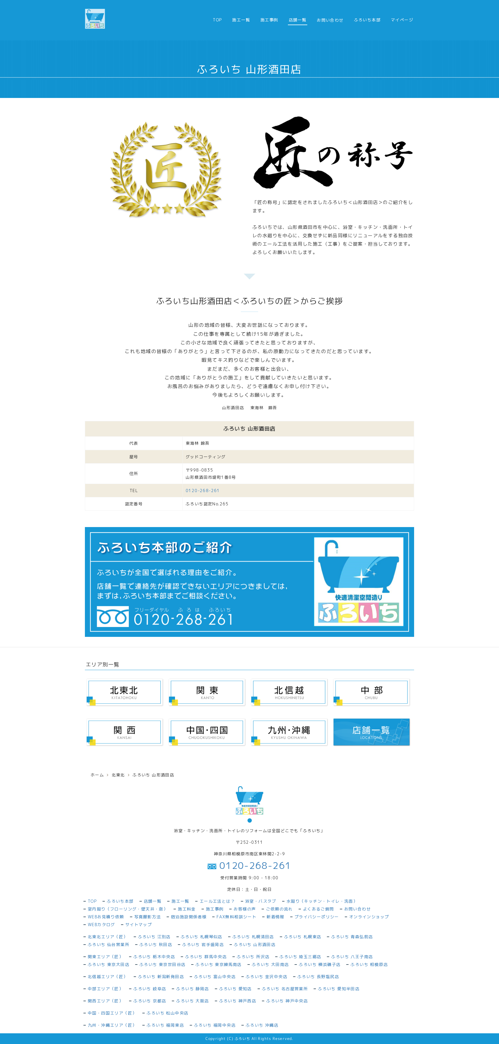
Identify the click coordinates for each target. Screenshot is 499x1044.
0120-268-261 (203, 490)
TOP (217, 20)
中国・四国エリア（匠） (112, 1013)
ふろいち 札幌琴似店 (201, 936)
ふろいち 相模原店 (369, 964)
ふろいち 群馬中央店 (206, 956)
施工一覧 (241, 20)
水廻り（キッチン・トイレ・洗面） (322, 901)
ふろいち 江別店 (154, 936)
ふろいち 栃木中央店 (154, 956)
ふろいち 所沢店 (253, 956)
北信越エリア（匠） (108, 976)
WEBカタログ (101, 924)
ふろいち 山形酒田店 (254, 944)
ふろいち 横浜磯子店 (319, 964)
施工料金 (187, 909)
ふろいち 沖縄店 (262, 1025)
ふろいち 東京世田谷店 (162, 964)
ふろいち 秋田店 (155, 944)
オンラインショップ (369, 916)
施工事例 (269, 20)
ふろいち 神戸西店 (237, 1001)
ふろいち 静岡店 (192, 988)
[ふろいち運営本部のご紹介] (249, 581)
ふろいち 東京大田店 (108, 964)
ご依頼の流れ (279, 909)
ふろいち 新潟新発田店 (161, 976)
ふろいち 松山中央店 (167, 1013)
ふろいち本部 (367, 20)
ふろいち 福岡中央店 (215, 1025)
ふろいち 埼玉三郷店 (300, 956)
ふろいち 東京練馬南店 (218, 964)
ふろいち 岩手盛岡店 (203, 944)
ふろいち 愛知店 (235, 988)
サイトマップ (138, 924)
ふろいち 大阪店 (192, 1001)
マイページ (402, 20)
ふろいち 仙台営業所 (108, 944)
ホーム (97, 775)
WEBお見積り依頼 (106, 916)
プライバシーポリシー (317, 916)
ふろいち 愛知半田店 (339, 988)
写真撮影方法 (147, 916)
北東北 (118, 775)
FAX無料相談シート (236, 916)
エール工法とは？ (217, 901)
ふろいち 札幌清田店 (253, 936)
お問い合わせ (357, 909)
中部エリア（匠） (105, 988)
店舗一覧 (298, 20)
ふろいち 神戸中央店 (287, 1001)
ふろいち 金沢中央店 (266, 976)
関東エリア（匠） (105, 956)
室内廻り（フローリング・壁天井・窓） (128, 909)
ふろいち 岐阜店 (149, 988)
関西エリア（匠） (105, 1001)
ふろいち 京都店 (149, 1001)
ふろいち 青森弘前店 (352, 936)
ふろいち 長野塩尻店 (318, 976)
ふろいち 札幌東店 (302, 936)
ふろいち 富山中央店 (215, 976)
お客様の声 (245, 909)
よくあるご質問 (318, 909)
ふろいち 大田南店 (270, 964)
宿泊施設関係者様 (188, 916)
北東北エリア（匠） (108, 936)
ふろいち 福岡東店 (165, 1025)
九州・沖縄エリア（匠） (112, 1025)
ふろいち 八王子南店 (352, 956)
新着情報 (275, 916)
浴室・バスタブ (260, 901)
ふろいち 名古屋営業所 (285, 988)
